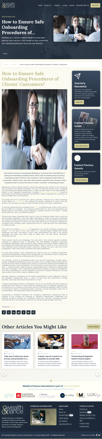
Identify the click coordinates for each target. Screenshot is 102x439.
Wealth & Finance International (22, 435)
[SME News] (54, 395)
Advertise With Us (82, 5)
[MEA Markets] (21, 395)
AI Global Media (71, 386)
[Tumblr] (24, 312)
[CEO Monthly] (40, 395)
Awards (71, 5)
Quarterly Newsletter (80, 85)
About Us (47, 5)
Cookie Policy (84, 426)
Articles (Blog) (64, 415)
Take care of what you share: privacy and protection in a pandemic (16, 357)
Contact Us (83, 409)
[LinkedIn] (14, 312)
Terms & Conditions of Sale (87, 419)
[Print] (33, 312)
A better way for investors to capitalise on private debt (50, 357)
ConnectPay (19, 201)
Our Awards (63, 421)
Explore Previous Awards (83, 167)
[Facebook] (4, 312)
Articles (56, 5)
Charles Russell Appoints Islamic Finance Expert (82, 357)
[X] (9, 312)
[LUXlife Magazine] (69, 395)
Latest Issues (63, 418)
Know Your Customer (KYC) (49, 192)
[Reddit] (19, 312)
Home (40, 5)
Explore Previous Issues (83, 124)
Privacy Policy (84, 423)
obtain (36, 207)
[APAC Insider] (85, 395)
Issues (65, 5)
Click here (77, 171)
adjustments (24, 229)
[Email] (28, 312)
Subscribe (83, 412)
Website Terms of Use (87, 415)
